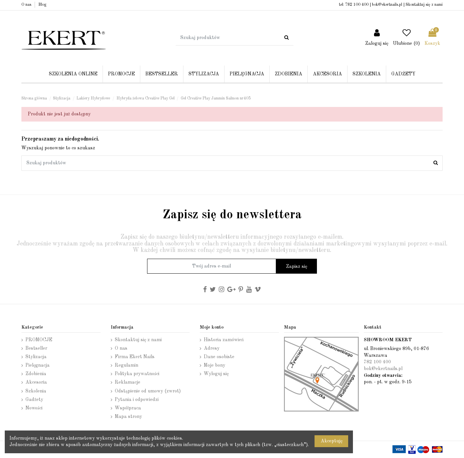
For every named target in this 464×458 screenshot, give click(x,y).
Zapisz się (296, 266)
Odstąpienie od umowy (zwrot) (148, 391)
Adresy (211, 348)
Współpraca (128, 408)
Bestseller (36, 348)
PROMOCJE (38, 339)
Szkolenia (35, 391)
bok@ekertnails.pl (387, 5)
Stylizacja (36, 356)
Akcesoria (36, 382)
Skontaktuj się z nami (424, 5)
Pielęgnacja (37, 365)
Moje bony (214, 365)
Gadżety (34, 399)
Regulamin (126, 365)
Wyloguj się (216, 373)
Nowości (33, 408)
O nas (26, 5)
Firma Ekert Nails (135, 356)
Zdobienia (35, 373)
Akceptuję (331, 441)
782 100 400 (357, 5)
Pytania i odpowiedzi (137, 399)
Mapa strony (128, 416)
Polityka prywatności (137, 373)
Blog (42, 5)
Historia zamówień (224, 339)
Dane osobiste (219, 356)
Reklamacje (127, 382)
